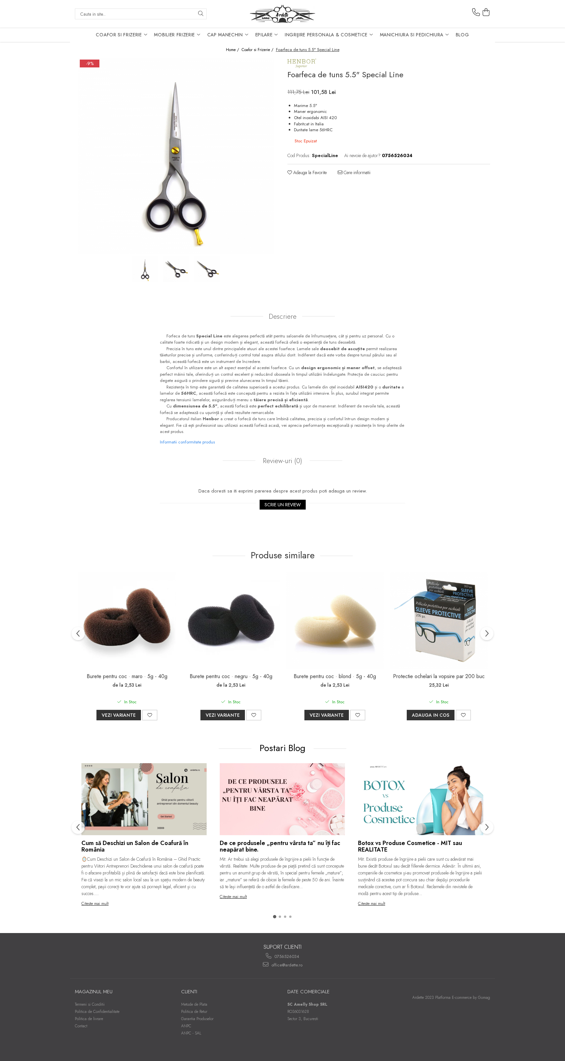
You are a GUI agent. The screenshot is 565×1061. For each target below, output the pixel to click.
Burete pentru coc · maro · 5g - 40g (127, 676)
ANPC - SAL (191, 1033)
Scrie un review (283, 504)
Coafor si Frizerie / (258, 50)
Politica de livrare (89, 1019)
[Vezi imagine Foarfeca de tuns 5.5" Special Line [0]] (145, 269)
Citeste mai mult (95, 903)
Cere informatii (356, 172)
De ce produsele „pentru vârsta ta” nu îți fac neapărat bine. (280, 846)
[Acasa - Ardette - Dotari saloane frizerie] (282, 14)
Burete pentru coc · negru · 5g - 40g (231, 676)
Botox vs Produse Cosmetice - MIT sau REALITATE (410, 846)
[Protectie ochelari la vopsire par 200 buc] (439, 620)
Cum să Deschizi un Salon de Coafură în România (134, 846)
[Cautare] (201, 14)
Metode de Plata (194, 1004)
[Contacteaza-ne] (476, 12)
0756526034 (286, 956)
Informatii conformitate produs (187, 442)
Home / (233, 50)
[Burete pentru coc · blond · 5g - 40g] (335, 620)
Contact (81, 1026)
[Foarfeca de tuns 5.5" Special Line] (176, 156)
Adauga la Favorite (309, 172)
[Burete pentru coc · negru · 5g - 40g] (231, 620)
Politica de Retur (194, 1012)
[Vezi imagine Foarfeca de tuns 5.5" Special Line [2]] (207, 269)
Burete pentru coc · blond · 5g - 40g (335, 676)
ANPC (186, 1026)
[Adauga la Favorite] (149, 715)
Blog (462, 34)
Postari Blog (284, 748)
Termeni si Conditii (90, 1004)
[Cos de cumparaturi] (486, 12)
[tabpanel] (176, 156)
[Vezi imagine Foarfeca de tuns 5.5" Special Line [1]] (176, 269)
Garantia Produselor (197, 1019)
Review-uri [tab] (281, 461)
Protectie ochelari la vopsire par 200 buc (439, 676)
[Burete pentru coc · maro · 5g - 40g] (127, 620)
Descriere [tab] (283, 316)
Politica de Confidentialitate (97, 1012)
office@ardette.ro (286, 965)
